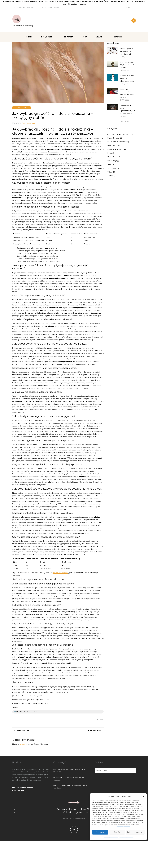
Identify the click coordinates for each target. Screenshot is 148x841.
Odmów (117, 832)
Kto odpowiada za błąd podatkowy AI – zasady (128, 65)
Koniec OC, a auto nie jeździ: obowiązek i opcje (127, 78)
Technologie (112, 168)
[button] (144, 796)
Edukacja (68, 37)
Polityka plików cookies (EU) (25, 8)
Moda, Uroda (112, 157)
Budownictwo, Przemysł (116, 142)
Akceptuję (100, 832)
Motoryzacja (112, 161)
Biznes (29, 37)
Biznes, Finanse (113, 138)
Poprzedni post (23, 730)
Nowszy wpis (94, 730)
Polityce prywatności (123, 826)
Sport (109, 164)
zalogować (24, 744)
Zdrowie (118, 37)
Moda (84, 37)
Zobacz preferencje (135, 832)
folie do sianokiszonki (60, 573)
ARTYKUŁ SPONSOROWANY (118, 134)
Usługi (99, 37)
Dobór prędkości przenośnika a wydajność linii (126, 51)
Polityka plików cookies (111, 837)
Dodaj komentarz (28, 123)
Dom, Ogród (46, 37)
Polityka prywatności (126, 837)
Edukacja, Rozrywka (114, 149)
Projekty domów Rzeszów (22, 787)
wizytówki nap (18, 790)
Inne (109, 153)
